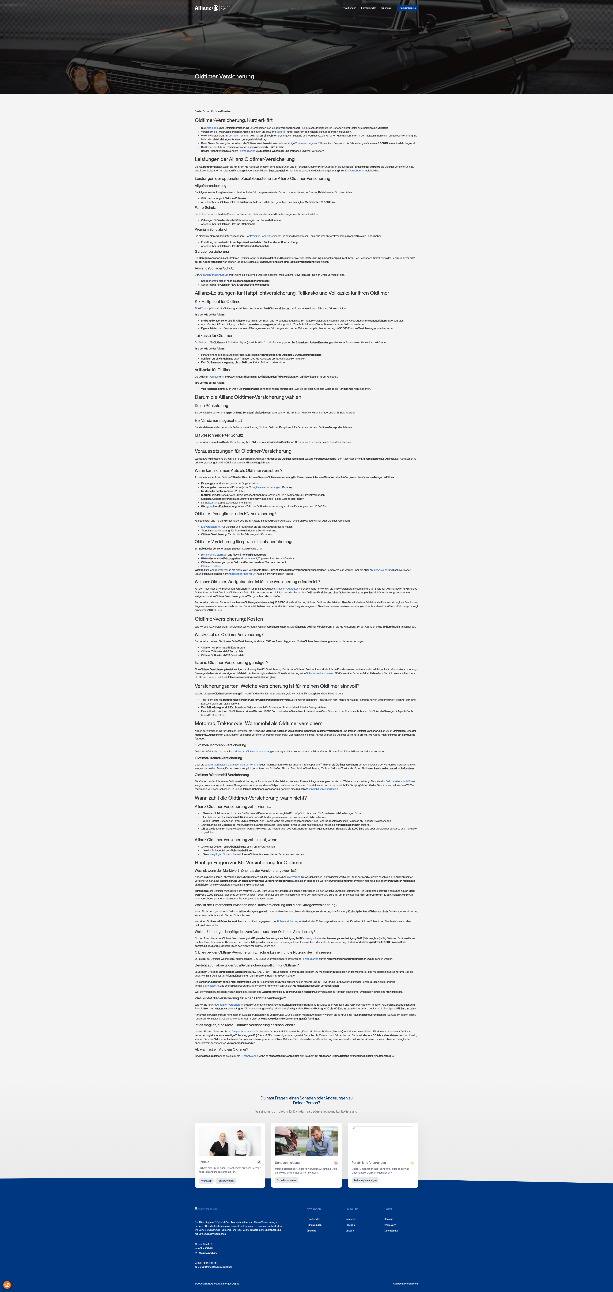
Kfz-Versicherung (354, 170)
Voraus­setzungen (305, 143)
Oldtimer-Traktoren (211, 566)
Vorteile (280, 131)
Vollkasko (214, 376)
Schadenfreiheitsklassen (320, 673)
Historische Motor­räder (214, 554)
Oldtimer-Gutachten (287, 588)
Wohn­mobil (251, 558)
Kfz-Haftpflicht (208, 308)
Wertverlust (293, 877)
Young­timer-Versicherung (263, 487)
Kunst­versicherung (382, 570)
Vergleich (234, 135)
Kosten (209, 147)
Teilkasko (204, 342)
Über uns (386, 7)
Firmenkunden (368, 7)
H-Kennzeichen (249, 1055)
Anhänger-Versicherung (229, 1004)
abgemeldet (209, 985)
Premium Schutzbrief (262, 236)
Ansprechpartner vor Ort (246, 1031)
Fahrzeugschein (311, 938)
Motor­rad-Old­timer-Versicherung (253, 751)
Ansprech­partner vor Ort (242, 573)
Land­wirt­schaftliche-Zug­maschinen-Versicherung (233, 764)
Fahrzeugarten (247, 150)
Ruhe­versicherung (287, 921)
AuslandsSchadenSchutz (213, 274)
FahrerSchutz (207, 214)
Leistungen (211, 127)
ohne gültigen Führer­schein (222, 854)
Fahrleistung (208, 502)
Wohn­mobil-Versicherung (320, 789)
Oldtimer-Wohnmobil (397, 781)
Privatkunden (349, 7)
